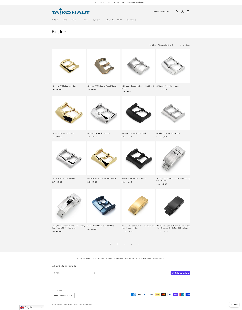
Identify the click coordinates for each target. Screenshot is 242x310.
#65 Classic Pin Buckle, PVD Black (134, 178)
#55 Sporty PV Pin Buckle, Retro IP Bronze (102, 86)
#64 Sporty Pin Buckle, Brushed (167, 86)
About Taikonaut (84, 258)
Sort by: (152, 45)
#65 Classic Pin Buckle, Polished (63, 178)
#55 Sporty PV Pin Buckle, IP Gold (64, 86)
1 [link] (103, 244)
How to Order (98, 258)
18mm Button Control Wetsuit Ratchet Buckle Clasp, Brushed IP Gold (138, 227)
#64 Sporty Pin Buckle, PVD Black (134, 133)
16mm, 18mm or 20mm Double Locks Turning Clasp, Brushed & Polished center (68, 227)
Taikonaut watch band (64, 304)
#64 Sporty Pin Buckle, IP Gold (63, 133)
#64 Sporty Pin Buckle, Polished (98, 133)
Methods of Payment (114, 258)
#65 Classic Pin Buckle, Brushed (168, 133)
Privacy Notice (131, 258)
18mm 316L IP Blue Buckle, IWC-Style (100, 226)
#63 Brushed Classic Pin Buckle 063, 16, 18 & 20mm (138, 87)
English (29, 307)
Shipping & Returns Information (152, 258)
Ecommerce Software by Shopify (82, 304)
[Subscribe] (94, 273)
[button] (177, 11)
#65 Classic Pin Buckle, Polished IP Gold (101, 178)
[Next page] (138, 244)
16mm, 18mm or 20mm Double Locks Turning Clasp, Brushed (173, 179)
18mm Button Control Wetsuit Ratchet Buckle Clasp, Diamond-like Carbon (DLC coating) (173, 227)
